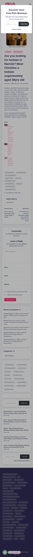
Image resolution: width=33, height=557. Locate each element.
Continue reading (16, 29)
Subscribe (24, 24)
